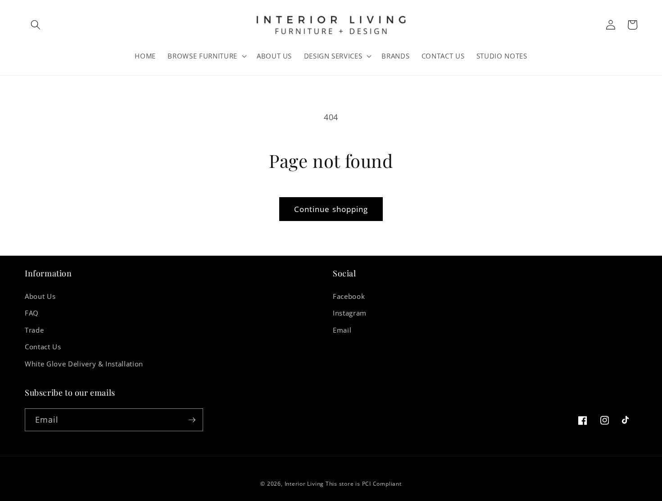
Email (342, 330)
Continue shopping (331, 209)
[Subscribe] (192, 420)
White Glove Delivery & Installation (84, 364)
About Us (40, 296)
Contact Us (43, 347)
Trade (34, 330)
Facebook (349, 296)
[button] (35, 25)
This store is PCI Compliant (364, 483)
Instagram (350, 313)
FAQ (32, 313)
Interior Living (304, 483)
